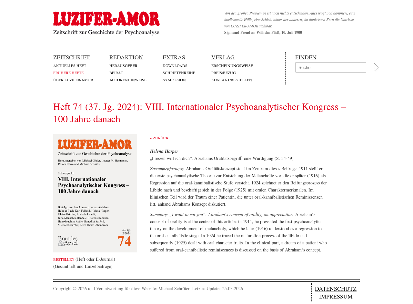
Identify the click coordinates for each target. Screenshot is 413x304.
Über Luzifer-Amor (73, 79)
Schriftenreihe (179, 72)
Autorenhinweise (127, 79)
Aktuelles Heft (69, 65)
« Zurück (159, 137)
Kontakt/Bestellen (231, 79)
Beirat (116, 72)
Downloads (175, 65)
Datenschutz (336, 288)
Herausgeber (123, 65)
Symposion (174, 79)
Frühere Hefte (68, 72)
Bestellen (64, 259)
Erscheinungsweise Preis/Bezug (232, 69)
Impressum (336, 296)
